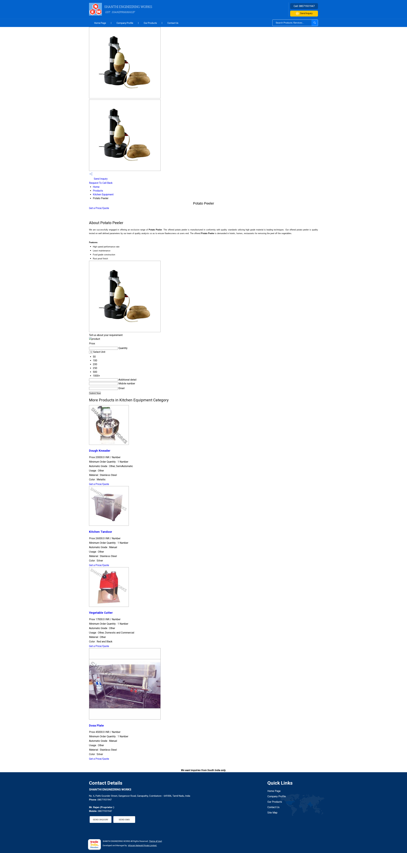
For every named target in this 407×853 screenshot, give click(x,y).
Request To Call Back (101, 182)
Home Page (100, 23)
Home (96, 186)
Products (98, 190)
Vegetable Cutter (101, 612)
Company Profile (125, 23)
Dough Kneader (99, 450)
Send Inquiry (306, 13)
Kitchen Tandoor (100, 532)
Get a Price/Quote (99, 208)
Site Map (272, 812)
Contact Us (172, 23)
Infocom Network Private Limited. (142, 845)
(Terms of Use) (155, 841)
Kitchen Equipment (103, 194)
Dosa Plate (96, 725)
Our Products (150, 23)
